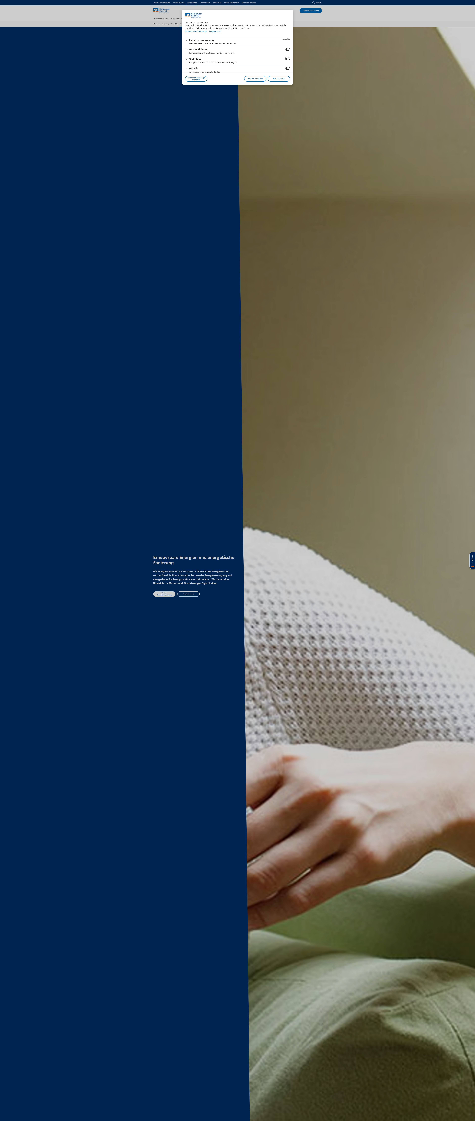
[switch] (287, 49)
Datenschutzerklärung (195, 31)
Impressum (214, 31)
